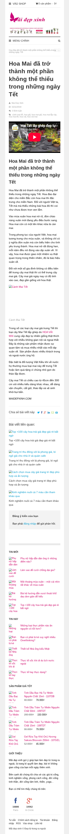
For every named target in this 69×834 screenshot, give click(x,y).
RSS (18, 823)
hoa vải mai (32, 117)
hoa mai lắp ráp (49, 115)
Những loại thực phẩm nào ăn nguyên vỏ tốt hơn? (36, 627)
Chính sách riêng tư (28, 820)
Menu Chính (20, 40)
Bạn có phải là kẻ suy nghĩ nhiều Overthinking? (37, 639)
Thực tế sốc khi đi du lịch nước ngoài (37, 662)
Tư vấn (12, 820)
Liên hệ (38, 823)
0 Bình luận (17, 111)
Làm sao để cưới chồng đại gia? (37, 570)
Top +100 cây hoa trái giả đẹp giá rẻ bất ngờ (39, 607)
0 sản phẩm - (47, 3)
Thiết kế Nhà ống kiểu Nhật (34, 648)
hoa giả (27, 115)
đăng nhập (30, 523)
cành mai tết (17, 115)
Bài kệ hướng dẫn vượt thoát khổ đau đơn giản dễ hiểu (38, 595)
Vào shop (28, 823)
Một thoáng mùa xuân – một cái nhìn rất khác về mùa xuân (40, 583)
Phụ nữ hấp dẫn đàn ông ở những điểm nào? (38, 560)
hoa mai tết (14, 117)
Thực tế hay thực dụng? (33, 672)
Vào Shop (19, 3)
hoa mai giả (37, 115)
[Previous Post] (55, 50)
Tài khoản (45, 820)
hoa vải (23, 117)
